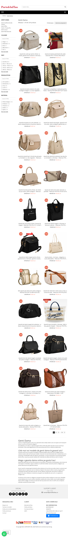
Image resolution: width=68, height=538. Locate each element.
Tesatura (5, 105)
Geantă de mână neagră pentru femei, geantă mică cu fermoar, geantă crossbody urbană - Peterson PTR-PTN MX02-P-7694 (30, 258)
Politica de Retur (28, 507)
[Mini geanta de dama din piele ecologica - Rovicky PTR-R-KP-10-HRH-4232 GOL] (30, 277)
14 (62, 432)
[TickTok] (23, 494)
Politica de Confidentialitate (9, 509)
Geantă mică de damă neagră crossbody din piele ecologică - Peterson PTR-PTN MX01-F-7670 (30, 358)
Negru (4, 41)
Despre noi (5, 505)
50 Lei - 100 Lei (6, 63)
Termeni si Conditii (7, 507)
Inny (4, 85)
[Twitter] (19, 494)
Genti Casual (4, 29)
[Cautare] (65, 7)
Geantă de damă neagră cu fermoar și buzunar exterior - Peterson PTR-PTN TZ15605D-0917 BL (55, 224)
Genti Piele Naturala (6, 31)
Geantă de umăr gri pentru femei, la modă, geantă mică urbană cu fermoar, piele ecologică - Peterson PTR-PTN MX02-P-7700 (29, 54)
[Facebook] (10, 494)
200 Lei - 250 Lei (6, 69)
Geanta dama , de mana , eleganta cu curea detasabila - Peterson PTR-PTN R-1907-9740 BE (55, 258)
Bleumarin (5, 47)
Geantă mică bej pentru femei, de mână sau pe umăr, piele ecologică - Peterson (30, 190)
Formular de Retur (28, 509)
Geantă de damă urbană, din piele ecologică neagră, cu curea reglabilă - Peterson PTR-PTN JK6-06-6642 (29, 89)
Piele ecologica (6, 102)
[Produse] (2, 12)
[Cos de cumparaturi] (65, 12)
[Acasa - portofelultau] (9, 7)
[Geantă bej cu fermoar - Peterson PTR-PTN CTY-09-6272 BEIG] (55, 412)
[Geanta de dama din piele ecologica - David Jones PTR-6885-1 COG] (55, 378)
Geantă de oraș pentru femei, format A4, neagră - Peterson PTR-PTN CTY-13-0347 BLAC (29, 224)
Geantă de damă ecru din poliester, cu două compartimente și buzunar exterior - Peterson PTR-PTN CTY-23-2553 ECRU (29, 123)
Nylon (4, 109)
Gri (3, 49)
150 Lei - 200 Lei (6, 67)
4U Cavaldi (5, 82)
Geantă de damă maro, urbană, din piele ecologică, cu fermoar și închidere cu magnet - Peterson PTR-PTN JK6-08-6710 (29, 392)
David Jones (5, 83)
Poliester (5, 103)
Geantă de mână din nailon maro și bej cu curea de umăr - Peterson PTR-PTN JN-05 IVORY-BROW (55, 291)
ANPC (25, 511)
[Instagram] (26, 494)
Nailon (4, 107)
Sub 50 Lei (5, 61)
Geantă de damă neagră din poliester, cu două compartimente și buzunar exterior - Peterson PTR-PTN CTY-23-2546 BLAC (29, 325)
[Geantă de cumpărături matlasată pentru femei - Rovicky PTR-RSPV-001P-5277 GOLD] (55, 74)
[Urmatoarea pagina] (64, 432)
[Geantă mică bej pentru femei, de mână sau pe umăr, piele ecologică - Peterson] (30, 176)
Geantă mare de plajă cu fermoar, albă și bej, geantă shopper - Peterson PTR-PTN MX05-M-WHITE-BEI (55, 325)
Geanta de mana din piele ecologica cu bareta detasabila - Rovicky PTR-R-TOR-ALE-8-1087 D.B (30, 426)
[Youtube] (16, 494)
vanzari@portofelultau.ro (50, 492)
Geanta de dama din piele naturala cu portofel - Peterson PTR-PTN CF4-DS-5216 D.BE (55, 190)
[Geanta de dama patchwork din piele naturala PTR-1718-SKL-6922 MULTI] (55, 40)
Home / (4, 16)
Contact (4, 513)
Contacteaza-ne (54, 515)
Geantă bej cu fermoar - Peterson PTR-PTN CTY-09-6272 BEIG (55, 426)
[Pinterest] (13, 494)
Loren (4, 87)
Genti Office (4, 26)
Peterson (5, 89)
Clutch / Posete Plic (6, 28)
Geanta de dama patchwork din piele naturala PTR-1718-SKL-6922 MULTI (55, 54)
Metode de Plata (28, 505)
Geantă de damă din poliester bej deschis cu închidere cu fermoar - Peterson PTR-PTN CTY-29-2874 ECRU (55, 157)
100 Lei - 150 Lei (6, 65)
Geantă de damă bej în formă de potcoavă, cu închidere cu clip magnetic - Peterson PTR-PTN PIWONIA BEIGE (30, 157)
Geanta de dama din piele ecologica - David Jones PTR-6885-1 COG (55, 392)
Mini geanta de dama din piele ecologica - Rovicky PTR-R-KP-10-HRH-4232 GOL (29, 291)
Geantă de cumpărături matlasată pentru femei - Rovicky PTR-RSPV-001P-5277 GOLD (55, 89)
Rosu (4, 45)
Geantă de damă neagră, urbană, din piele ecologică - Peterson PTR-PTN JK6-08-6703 (55, 358)
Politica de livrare (6, 511)
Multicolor (5, 43)
